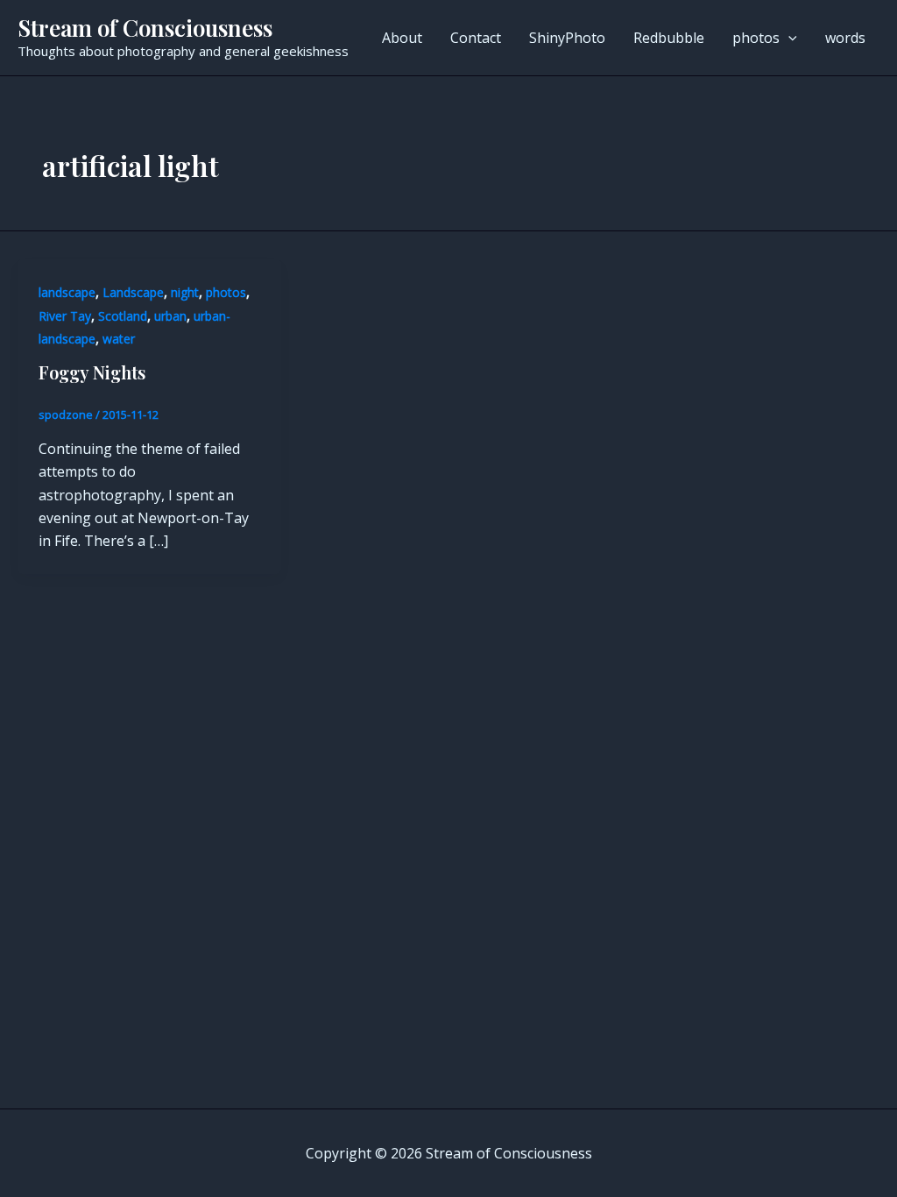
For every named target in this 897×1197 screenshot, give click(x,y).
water (118, 338)
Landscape (133, 292)
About (402, 37)
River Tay (65, 316)
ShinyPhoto (567, 37)
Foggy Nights (92, 372)
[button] (788, 38)
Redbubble (668, 37)
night (185, 292)
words (845, 37)
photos (756, 37)
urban (170, 316)
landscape (67, 292)
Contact (475, 37)
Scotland (122, 316)
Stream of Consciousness (145, 27)
